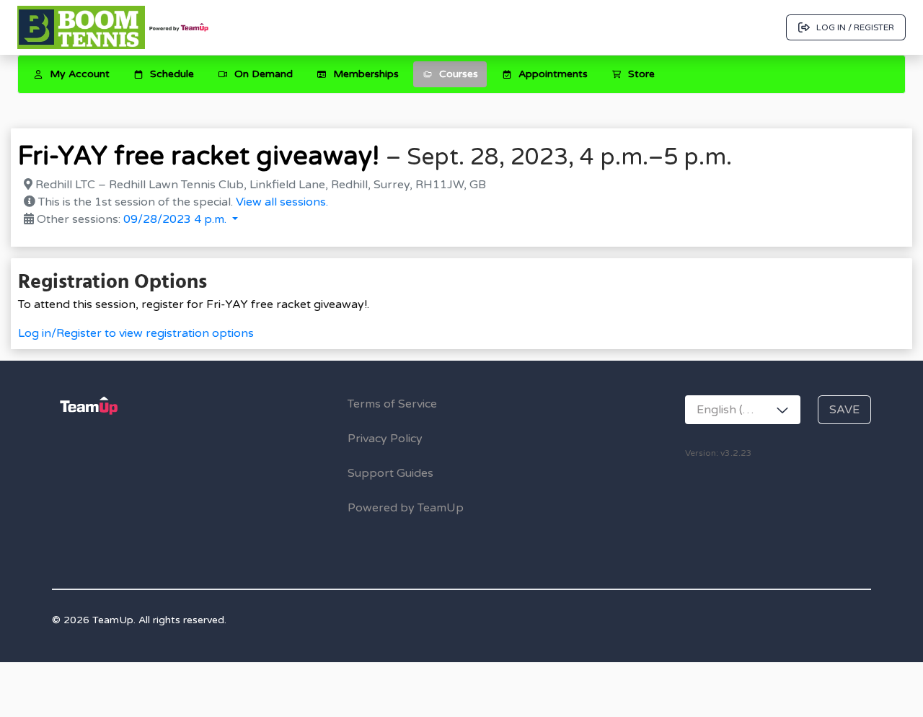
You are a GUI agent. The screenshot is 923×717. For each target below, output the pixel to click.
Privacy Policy (385, 438)
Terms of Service (392, 404)
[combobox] (742, 409)
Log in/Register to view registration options (136, 333)
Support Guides (390, 473)
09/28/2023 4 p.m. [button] (176, 219)
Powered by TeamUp (406, 508)
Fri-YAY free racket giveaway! (198, 156)
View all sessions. (282, 202)
